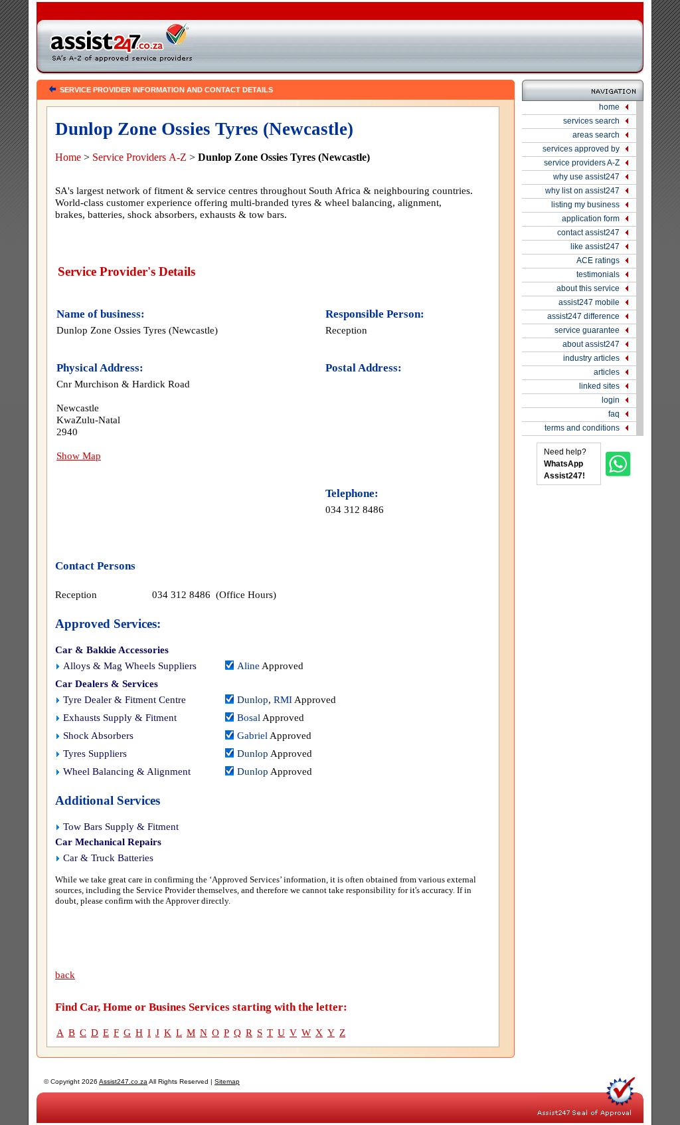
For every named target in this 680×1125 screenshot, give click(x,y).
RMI (283, 699)
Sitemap (227, 1081)
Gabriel (252, 735)
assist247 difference (583, 316)
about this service (588, 288)
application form (591, 218)
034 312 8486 (354, 509)
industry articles (591, 358)
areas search (596, 135)
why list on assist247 (582, 190)
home (609, 107)
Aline (248, 666)
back (65, 975)
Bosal (248, 717)
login (611, 400)
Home (68, 157)
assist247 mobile (589, 302)
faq (614, 414)
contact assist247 (588, 232)
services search (591, 121)
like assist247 (595, 246)
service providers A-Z (582, 162)
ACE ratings (598, 260)
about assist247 (591, 344)
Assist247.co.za (123, 1081)
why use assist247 (586, 176)
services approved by (581, 148)
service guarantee (587, 330)
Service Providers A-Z (139, 157)
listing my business (585, 204)
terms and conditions (582, 428)
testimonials (598, 274)
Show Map (78, 455)
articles (607, 372)
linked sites (599, 386)
